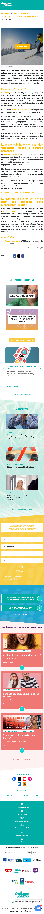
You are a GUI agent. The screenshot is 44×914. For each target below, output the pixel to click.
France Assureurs (12, 241)
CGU (13, 902)
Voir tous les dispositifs (22, 394)
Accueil (6, 13)
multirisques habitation (21, 110)
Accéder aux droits (21, 13)
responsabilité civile (11, 155)
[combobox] (22, 560)
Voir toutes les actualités (22, 510)
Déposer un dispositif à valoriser (13, 578)
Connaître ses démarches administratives (22, 16)
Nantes (9, 796)
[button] (40, 368)
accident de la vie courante (13, 211)
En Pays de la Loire (30, 796)
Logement (5, 93)
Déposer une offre (22, 614)
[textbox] (23, 560)
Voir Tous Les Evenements (22, 759)
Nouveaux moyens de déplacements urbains (18, 193)
